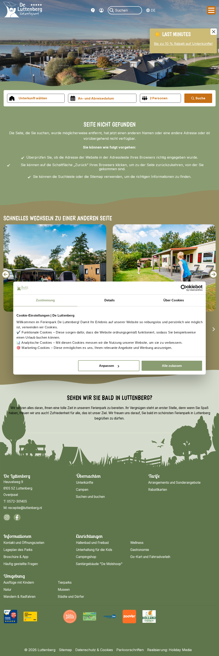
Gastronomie (139, 550)
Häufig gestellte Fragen (93, 10)
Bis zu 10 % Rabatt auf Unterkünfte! (183, 44)
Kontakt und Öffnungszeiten (23, 543)
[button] (5, 274)
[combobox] (36, 98)
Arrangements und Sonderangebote (174, 482)
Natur (7, 590)
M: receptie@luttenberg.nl (22, 508)
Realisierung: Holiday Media (169, 650)
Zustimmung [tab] (45, 300)
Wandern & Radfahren (19, 597)
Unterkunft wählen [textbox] (33, 98)
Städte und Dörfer (71, 597)
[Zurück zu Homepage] (22, 10)
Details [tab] (109, 300)
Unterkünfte (84, 482)
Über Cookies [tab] (173, 300)
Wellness (137, 543)
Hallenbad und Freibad (92, 543)
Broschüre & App (15, 557)
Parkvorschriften (130, 650)
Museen (64, 590)
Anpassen (106, 365)
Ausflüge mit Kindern (18, 582)
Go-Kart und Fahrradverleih (150, 557)
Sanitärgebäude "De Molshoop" (99, 564)
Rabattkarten (157, 490)
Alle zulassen (172, 365)
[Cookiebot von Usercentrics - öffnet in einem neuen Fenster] (184, 288)
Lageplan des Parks (18, 550)
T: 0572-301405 (15, 501)
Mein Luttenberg (101, 10)
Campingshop (86, 557)
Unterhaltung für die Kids (94, 550)
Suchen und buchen (90, 497)
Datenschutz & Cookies (94, 650)
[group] (10, 616)
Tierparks (65, 582)
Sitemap (65, 650)
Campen (82, 490)
